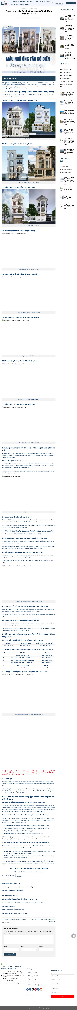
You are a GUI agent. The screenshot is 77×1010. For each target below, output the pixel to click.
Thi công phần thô (33, 976)
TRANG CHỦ (14, 1)
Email (23, 946)
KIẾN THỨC (14, 4)
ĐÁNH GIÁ (21, 4)
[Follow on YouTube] (41, 989)
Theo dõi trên (8, 876)
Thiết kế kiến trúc (32, 973)
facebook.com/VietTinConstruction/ (19, 913)
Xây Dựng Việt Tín (36, 18)
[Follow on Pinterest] (35, 989)
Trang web (41, 946)
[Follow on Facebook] (27, 989)
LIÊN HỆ (27, 4)
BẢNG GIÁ (46, 1)
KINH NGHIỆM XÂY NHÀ (32, 8)
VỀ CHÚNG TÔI (21, 1)
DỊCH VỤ (29, 1)
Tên (5, 946)
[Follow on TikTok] (33, 989)
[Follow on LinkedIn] (38, 989)
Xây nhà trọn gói (32, 979)
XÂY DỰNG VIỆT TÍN (16, 868)
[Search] (53, 3)
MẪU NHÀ (35, 1)
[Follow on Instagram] (30, 989)
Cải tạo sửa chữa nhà (34, 982)
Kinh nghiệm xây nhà (29, 887)
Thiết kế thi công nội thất (35, 985)
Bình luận (7, 933)
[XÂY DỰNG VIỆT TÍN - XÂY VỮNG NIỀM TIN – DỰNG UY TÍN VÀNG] (4, 3)
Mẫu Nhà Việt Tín (18, 890)
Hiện (16, 78)
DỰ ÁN (41, 1)
